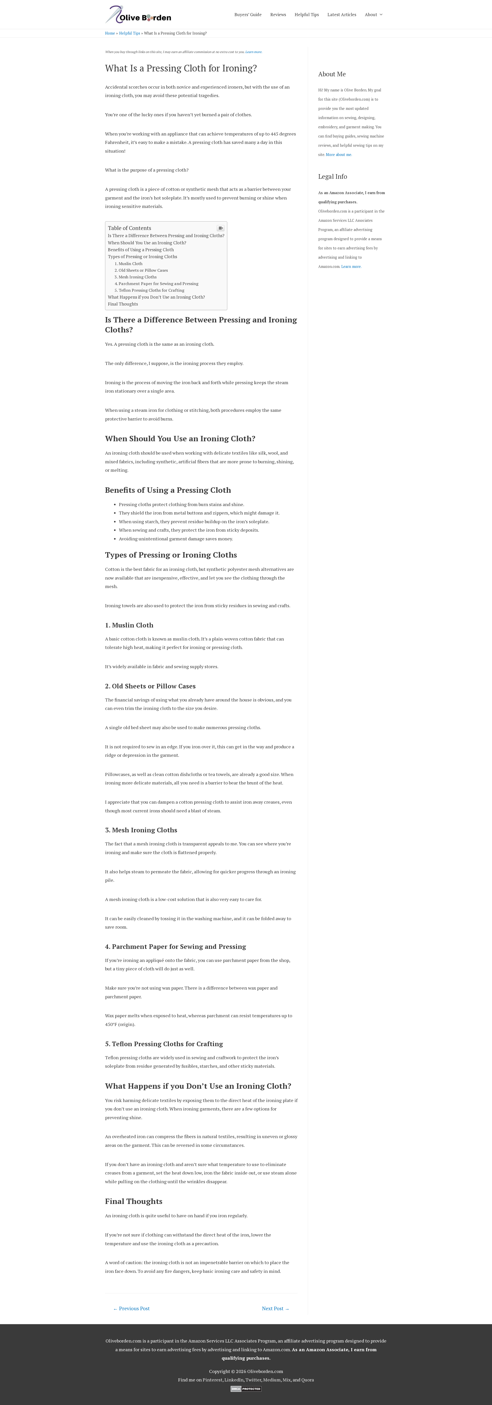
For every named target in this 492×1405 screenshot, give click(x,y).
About (371, 14)
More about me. (339, 154)
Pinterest (212, 1380)
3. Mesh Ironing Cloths (136, 277)
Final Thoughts (123, 304)
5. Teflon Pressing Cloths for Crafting (149, 290)
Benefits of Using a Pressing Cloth (141, 250)
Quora (307, 1380)
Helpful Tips (307, 14)
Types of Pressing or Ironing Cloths (142, 256)
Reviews (278, 14)
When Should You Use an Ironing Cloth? (147, 243)
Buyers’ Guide (248, 14)
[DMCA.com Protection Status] (246, 1388)
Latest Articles (341, 14)
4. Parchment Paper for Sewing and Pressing (156, 283)
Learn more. (253, 52)
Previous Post (131, 1308)
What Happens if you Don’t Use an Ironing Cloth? (156, 297)
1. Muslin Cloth (128, 263)
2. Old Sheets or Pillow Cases (141, 270)
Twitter (253, 1380)
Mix (287, 1380)
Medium (272, 1380)
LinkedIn (233, 1380)
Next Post (276, 1308)
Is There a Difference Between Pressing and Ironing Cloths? (166, 235)
